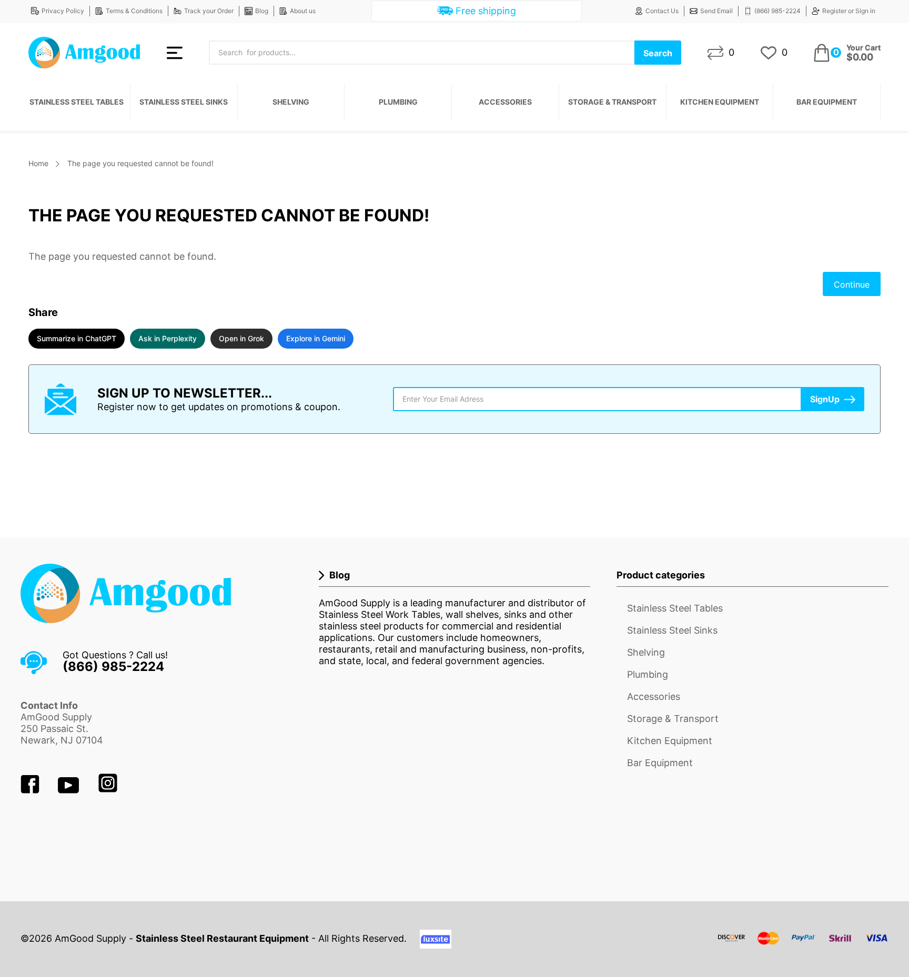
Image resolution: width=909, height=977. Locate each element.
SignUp (825, 399)
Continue (852, 284)
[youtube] (70, 790)
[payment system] (803, 944)
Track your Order (209, 11)
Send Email (716, 11)
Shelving (290, 101)
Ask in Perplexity (167, 338)
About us (303, 11)
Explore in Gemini (315, 338)
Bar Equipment (826, 101)
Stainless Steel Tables (76, 101)
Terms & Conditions (134, 11)
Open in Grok (241, 338)
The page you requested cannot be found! (140, 163)
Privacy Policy (63, 11)
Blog (261, 11)
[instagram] (107, 790)
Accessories (505, 101)
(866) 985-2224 (777, 11)
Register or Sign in (848, 11)
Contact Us (662, 11)
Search (657, 53)
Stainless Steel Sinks (183, 101)
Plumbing (398, 101)
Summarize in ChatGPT (76, 338)
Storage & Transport (612, 101)
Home (38, 163)
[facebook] (31, 790)
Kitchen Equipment (719, 101)
